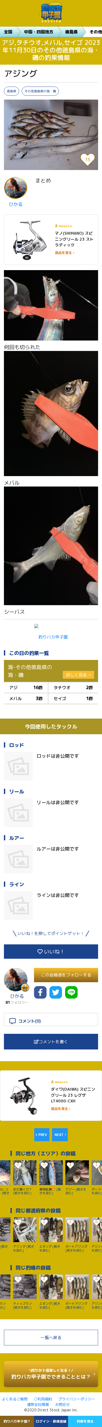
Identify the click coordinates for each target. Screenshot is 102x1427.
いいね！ (54, 951)
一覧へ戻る (51, 1337)
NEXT (59, 1134)
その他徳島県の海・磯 (40, 91)
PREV (42, 1134)
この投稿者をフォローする (66, 975)
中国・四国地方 (38, 32)
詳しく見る (76, 675)
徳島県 (71, 32)
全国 (8, 32)
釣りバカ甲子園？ (17, 1421)
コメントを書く (53, 1042)
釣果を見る (85, 1421)
